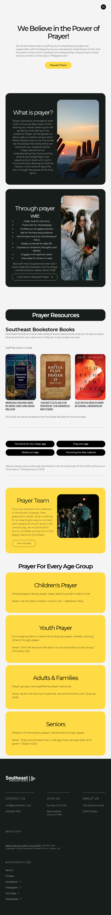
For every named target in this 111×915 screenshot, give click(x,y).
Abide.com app (30, 452)
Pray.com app (80, 444)
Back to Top (13, 831)
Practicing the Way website (81, 452)
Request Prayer (58, 65)
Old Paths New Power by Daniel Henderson (89, 404)
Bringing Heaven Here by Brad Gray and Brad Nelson (20, 406)
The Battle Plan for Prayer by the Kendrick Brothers (55, 406)
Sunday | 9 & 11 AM (57, 805)
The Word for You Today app (30, 444)
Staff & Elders (90, 811)
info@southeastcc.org (18, 805)
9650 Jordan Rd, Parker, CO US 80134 (23, 845)
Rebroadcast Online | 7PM (54, 813)
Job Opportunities (93, 805)
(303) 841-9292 (13, 811)
